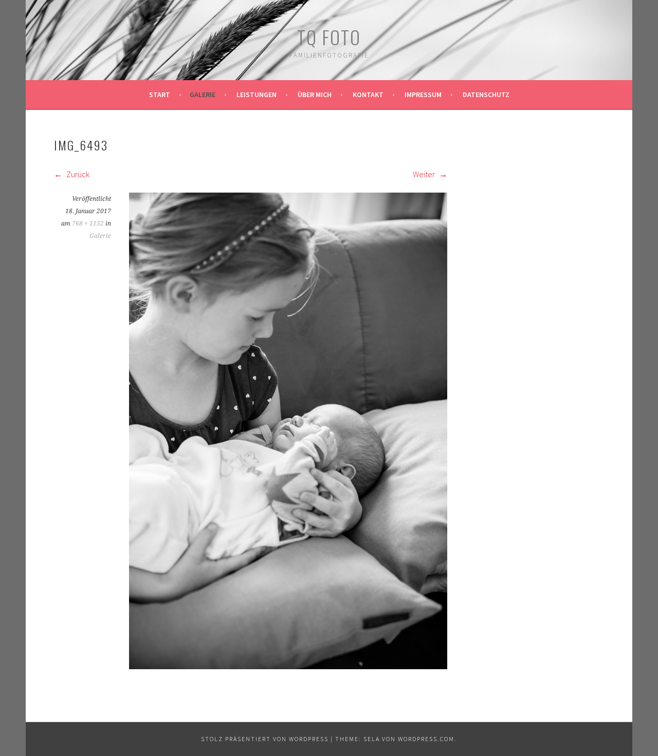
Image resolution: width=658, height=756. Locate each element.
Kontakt (368, 94)
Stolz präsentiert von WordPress (264, 739)
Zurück (77, 174)
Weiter (424, 174)
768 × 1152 (88, 223)
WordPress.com (426, 739)
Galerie (202, 94)
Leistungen (256, 94)
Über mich (315, 94)
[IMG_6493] (288, 666)
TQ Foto (329, 36)
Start (159, 94)
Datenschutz (486, 94)
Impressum (423, 94)
